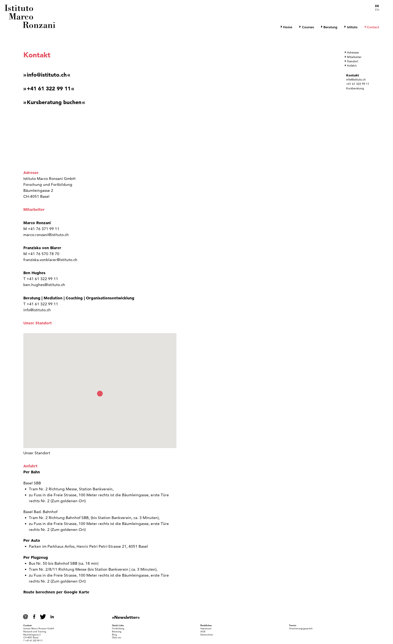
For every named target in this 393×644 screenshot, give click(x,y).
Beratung (330, 27)
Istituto (352, 27)
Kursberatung (355, 88)
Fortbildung (118, 628)
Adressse (353, 52)
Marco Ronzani (37, 222)
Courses (308, 27)
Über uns (116, 637)
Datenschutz (206, 634)
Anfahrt (352, 65)
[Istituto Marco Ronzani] (30, 16)
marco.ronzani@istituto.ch (46, 234)
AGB (202, 631)
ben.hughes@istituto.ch (44, 284)
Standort (352, 61)
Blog (114, 634)
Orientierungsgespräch (301, 628)
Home (287, 27)
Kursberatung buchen (54, 102)
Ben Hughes (35, 272)
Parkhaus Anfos (61, 546)
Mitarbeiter (354, 57)
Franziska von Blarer (42, 247)
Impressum (205, 628)
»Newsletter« (126, 617)
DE (377, 6)
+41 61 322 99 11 (357, 84)
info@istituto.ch (356, 79)
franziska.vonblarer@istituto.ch (50, 259)
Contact (373, 27)
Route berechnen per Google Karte (56, 592)
